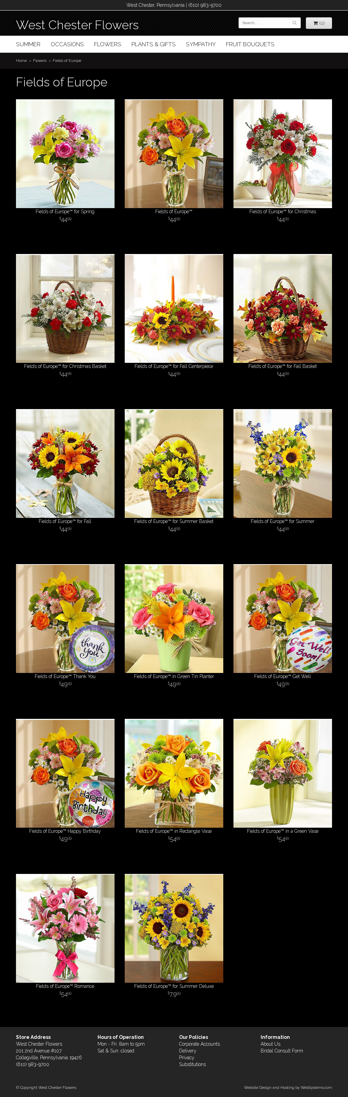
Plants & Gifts (154, 44)
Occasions (67, 44)
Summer (28, 44)
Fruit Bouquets (250, 44)
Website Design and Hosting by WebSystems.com (288, 1087)
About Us (270, 1044)
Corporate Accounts (199, 1044)
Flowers (107, 44)
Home (21, 60)
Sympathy (201, 44)
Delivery (187, 1050)
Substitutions (192, 1064)
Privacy (186, 1057)
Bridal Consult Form (282, 1050)
